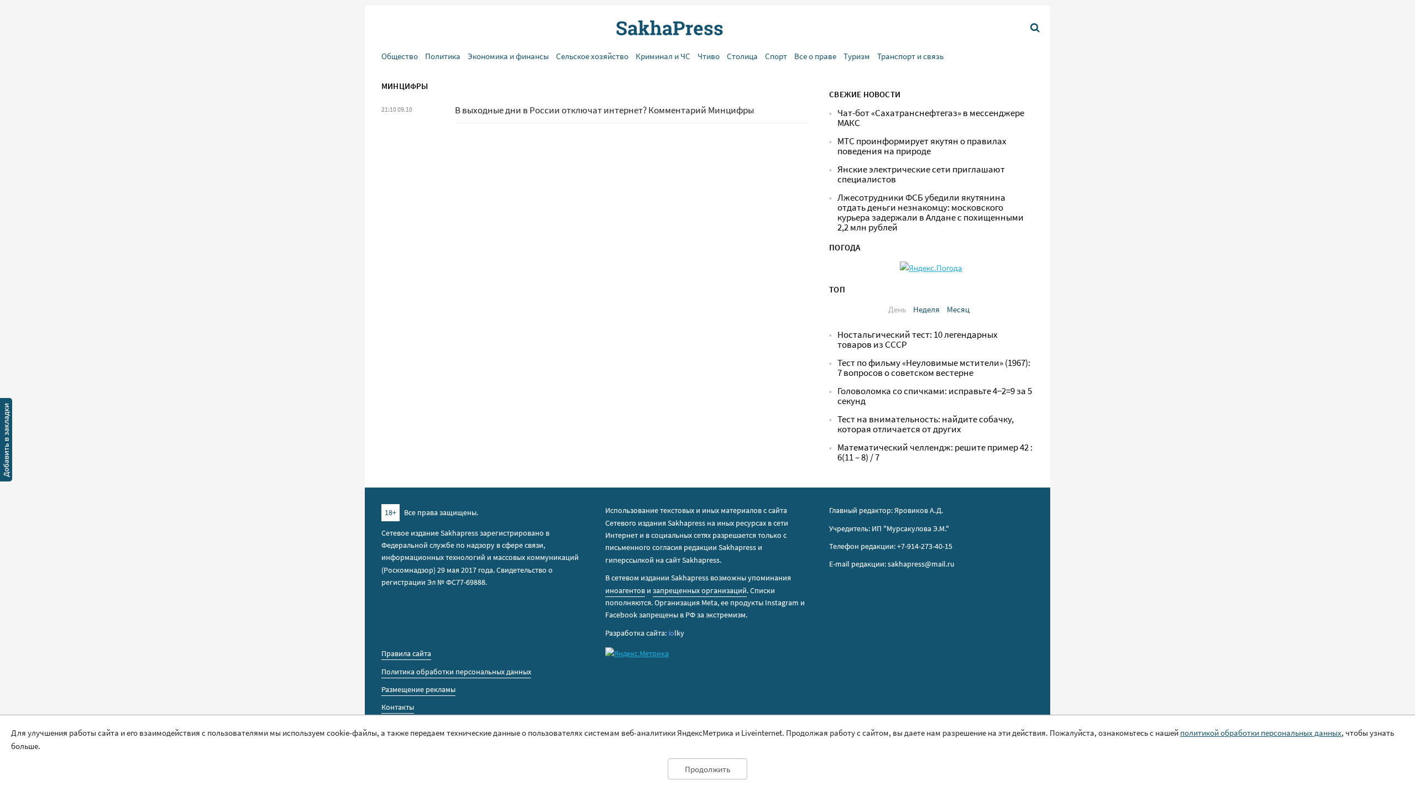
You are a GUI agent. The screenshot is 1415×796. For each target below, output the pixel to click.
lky (676, 633)
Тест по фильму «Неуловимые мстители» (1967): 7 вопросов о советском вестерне (933, 368)
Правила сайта (406, 653)
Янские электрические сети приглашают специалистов (921, 174)
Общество (399, 56)
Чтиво (709, 56)
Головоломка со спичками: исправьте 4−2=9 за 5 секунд (934, 396)
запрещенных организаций (700, 590)
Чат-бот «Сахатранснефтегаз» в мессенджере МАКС (930, 118)
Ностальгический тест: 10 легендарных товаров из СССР (917, 339)
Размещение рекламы (418, 689)
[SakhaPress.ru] (6, 441)
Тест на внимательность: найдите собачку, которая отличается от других (925, 424)
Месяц (958, 309)
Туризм (856, 56)
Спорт (776, 56)
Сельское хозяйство (592, 56)
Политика (442, 56)
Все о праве (815, 56)
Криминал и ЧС (663, 56)
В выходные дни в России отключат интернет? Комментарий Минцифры (604, 110)
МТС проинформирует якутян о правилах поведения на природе (922, 146)
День (897, 309)
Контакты (397, 707)
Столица (742, 56)
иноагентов (625, 590)
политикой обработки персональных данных (1260, 732)
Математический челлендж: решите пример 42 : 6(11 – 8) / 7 (935, 452)
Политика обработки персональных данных (456, 672)
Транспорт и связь (910, 56)
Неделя (926, 309)
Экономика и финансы (508, 56)
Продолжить (707, 769)
